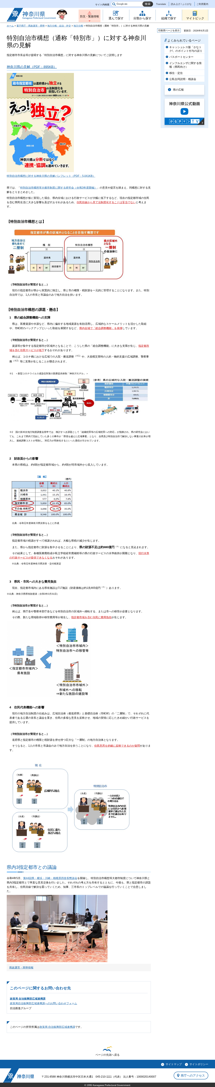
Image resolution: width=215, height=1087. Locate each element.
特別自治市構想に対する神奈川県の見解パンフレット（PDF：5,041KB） (51, 175)
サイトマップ (174, 1064)
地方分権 (78, 25)
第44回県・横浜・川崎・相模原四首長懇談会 (50, 878)
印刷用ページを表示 (169, 30)
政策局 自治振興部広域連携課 (28, 998)
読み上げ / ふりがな (181, 4)
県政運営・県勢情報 (21, 967)
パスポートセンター (181, 56)
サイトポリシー (198, 1064)
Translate (161, 4)
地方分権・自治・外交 (59, 25)
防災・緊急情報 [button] (89, 16)
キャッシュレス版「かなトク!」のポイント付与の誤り (185, 49)
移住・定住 (176, 73)
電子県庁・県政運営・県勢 (30, 25)
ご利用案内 (202, 4)
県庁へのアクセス (193, 1075)
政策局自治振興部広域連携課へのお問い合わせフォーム (43, 1003)
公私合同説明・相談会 (182, 79)
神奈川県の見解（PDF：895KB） (32, 67)
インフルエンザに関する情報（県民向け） (185, 65)
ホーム (10, 25)
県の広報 (178, 89)
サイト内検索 (102, 4)
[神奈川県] (18, 1075)
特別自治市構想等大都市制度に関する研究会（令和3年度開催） (58, 187)
